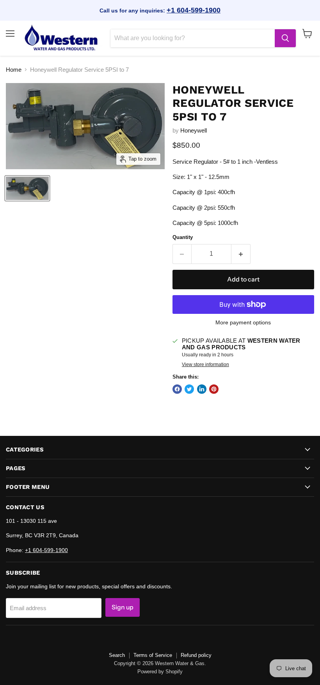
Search (117, 655)
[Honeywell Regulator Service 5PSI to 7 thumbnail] (27, 188)
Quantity (182, 237)
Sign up (122, 607)
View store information (205, 364)
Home (13, 69)
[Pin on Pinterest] (214, 389)
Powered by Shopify (160, 671)
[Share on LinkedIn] (201, 389)
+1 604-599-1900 (193, 10)
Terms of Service (152, 655)
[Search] (285, 38)
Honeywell (193, 130)
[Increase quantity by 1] (241, 254)
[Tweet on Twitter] (189, 389)
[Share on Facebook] (177, 389)
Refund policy (196, 655)
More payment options (243, 322)
